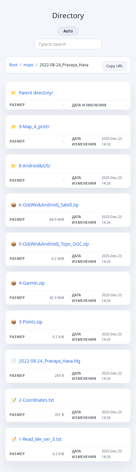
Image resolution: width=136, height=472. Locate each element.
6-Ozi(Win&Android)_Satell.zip (49, 205)
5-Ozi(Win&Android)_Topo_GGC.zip (54, 244)
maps (28, 64)
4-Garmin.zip (32, 283)
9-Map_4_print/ (34, 127)
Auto (68, 31)
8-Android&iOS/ (35, 166)
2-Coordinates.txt (36, 400)
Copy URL (114, 65)
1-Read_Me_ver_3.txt (40, 439)
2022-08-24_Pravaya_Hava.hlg (49, 361)
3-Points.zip (30, 322)
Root (13, 64)
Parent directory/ (36, 93)
